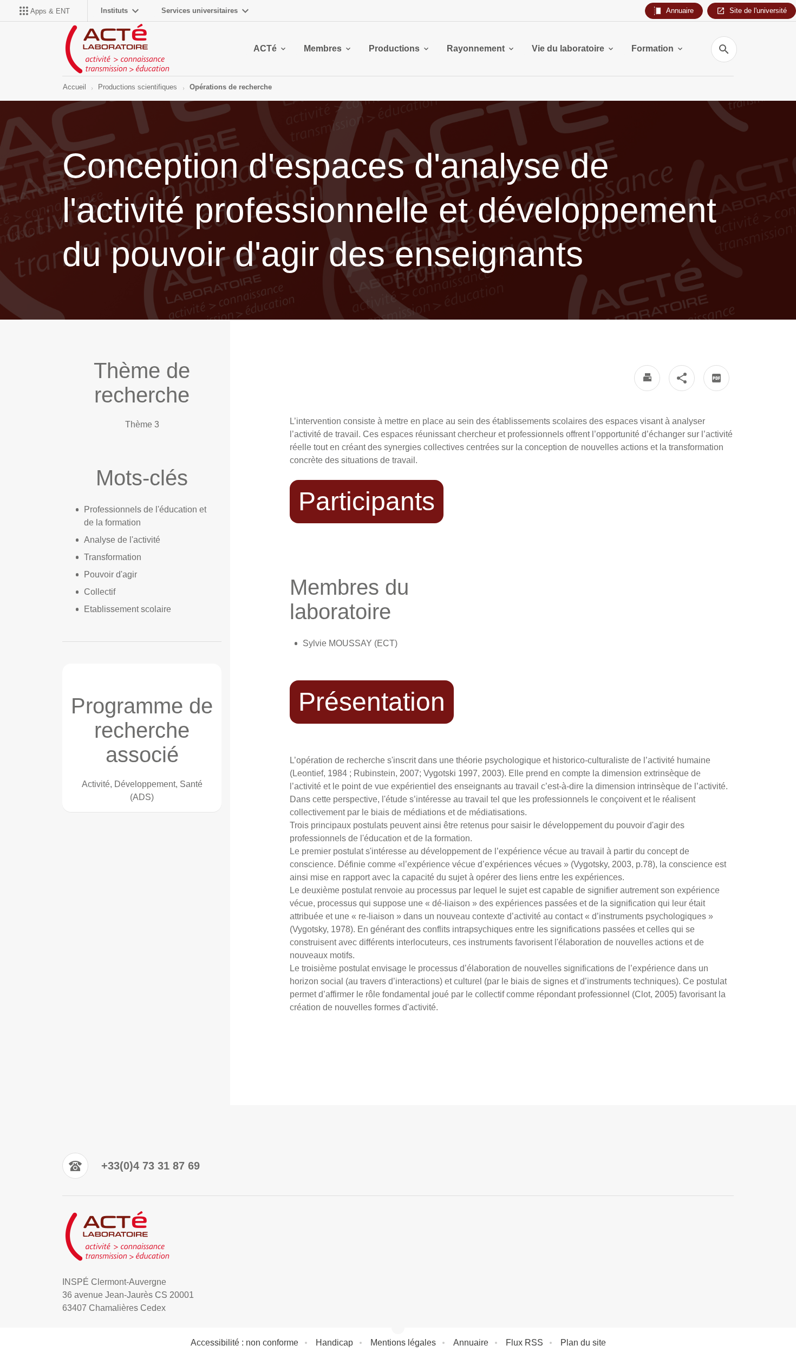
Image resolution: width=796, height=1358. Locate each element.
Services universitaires (199, 11)
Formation (652, 48)
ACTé (265, 48)
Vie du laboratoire (568, 48)
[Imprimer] (647, 378)
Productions (394, 48)
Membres (323, 48)
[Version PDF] (716, 378)
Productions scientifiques (137, 87)
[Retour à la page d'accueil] (116, 49)
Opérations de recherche (231, 87)
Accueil (74, 87)
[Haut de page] (55, 1325)
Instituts (114, 11)
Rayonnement (476, 48)
